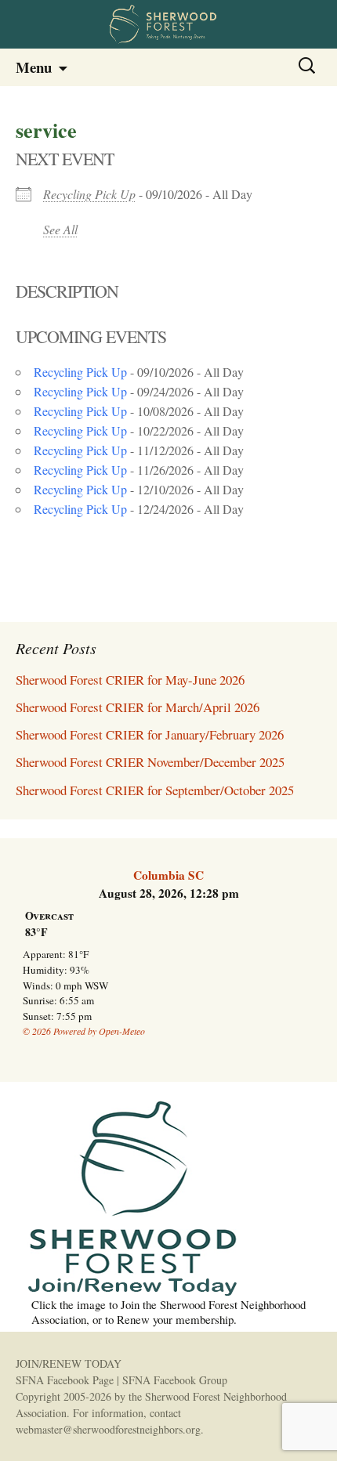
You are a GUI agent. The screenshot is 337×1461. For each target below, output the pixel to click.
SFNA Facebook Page (65, 1379)
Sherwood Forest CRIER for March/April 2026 (137, 707)
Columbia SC (168, 875)
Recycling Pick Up (89, 194)
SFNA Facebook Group (174, 1379)
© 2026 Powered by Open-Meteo (84, 1031)
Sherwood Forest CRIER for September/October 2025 (155, 790)
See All (60, 229)
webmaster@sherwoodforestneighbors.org (108, 1429)
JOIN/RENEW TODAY (68, 1363)
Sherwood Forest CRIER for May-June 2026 (130, 680)
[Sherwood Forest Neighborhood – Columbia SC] (168, 24)
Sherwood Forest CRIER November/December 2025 (150, 762)
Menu (34, 67)
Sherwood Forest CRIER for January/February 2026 (150, 734)
